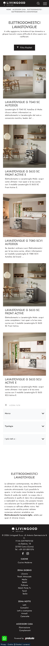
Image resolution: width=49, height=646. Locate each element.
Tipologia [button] (9, 426)
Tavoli (24, 590)
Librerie (24, 573)
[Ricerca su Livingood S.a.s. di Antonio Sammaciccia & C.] (38, 3)
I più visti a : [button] (10, 438)
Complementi (25, 630)
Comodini (24, 607)
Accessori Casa (19, 9)
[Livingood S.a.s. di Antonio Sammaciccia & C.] (24, 529)
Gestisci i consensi (23, 644)
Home (8, 9)
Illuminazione (24, 627)
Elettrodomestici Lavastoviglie (25, 12)
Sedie (25, 593)
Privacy (3, 644)
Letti (24, 605)
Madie (24, 579)
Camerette (25, 616)
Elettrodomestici (34, 9)
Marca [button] (7, 413)
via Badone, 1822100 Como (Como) (24, 545)
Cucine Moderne (25, 562)
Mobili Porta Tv (24, 588)
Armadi (24, 613)
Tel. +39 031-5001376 (24, 549)
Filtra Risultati (25, 47)
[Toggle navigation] (45, 3)
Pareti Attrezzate (24, 576)
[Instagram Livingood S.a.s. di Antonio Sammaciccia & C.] (27, 553)
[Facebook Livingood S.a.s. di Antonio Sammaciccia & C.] (22, 553)
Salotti (24, 582)
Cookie (10, 644)
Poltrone (24, 585)
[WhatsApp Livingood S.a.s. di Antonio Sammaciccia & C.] (4, 638)
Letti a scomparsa (24, 610)
